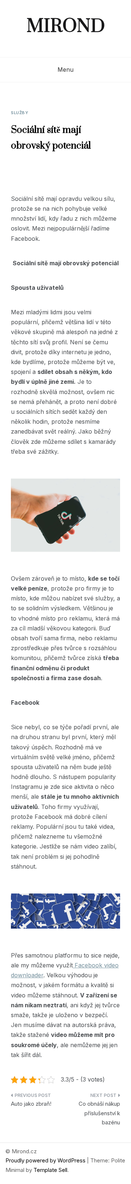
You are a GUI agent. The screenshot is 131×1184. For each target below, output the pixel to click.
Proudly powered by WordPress (46, 1160)
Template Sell (50, 1169)
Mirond (66, 26)
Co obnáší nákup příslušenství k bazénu (99, 1113)
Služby (19, 112)
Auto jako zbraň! (31, 1103)
